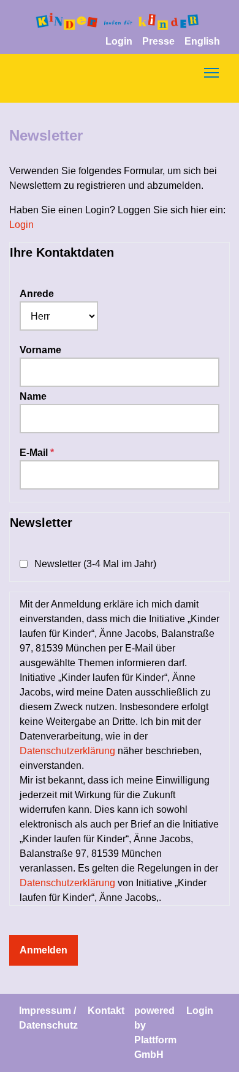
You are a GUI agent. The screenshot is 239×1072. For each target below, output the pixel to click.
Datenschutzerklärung (67, 751)
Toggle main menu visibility (211, 72)
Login (118, 41)
